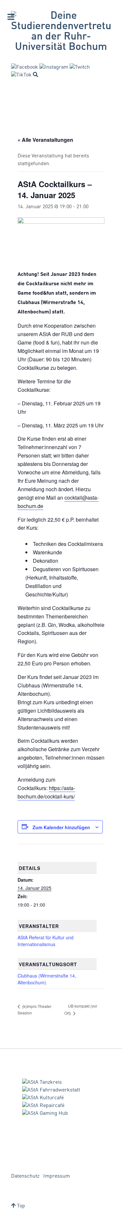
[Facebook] (24, 67)
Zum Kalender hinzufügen (61, 827)
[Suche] (35, 74)
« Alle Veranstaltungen (45, 139)
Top (20, 1206)
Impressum (56, 1176)
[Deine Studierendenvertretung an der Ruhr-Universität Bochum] (61, 31)
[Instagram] (53, 67)
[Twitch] (80, 67)
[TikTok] (21, 75)
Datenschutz (25, 1176)
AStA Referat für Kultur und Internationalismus (46, 940)
